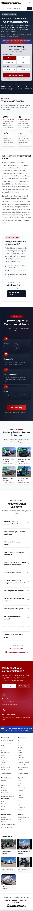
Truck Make (20, 66)
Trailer (23, 58)
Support (14, 900)
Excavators (4, 785)
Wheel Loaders (5, 783)
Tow (2, 748)
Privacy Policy (23, 900)
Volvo (19, 785)
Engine (3, 806)
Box (2, 750)
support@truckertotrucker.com (18, 652)
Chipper (3, 765)
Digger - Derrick (5, 767)
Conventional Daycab (7, 743)
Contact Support (23, 686)
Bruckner (3, 817)
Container (20, 760)
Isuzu (19, 800)
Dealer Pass (21, 821)
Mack (19, 780)
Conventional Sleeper (7, 740)
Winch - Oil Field (5, 769)
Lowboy (20, 752)
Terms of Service (16, 902)
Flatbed (20, 743)
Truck (9, 58)
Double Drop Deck (23, 767)
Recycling (3, 788)
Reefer (19, 750)
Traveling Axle (21, 765)
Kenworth (20, 790)
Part (23, 62)
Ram (19, 802)
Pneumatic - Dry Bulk (23, 762)
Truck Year (6, 66)
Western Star (21, 807)
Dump (3, 745)
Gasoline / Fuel (22, 769)
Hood (2, 801)
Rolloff (3, 755)
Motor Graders (5, 792)
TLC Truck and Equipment (8, 824)
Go (29, 8)
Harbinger (20, 809)
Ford (19, 792)
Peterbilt (20, 795)
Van (19, 740)
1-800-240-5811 (18, 649)
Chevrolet (20, 797)
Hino (19, 805)
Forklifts (3, 780)
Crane (3, 757)
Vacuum (3, 762)
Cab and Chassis (5, 752)
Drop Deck (21, 748)
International (21, 788)
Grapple (3, 760)
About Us (7, 900)
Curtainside (21, 757)
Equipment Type (7, 54)
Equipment (9, 62)
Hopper (20, 755)
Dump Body (4, 804)
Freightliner (21, 783)
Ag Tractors (4, 790)
